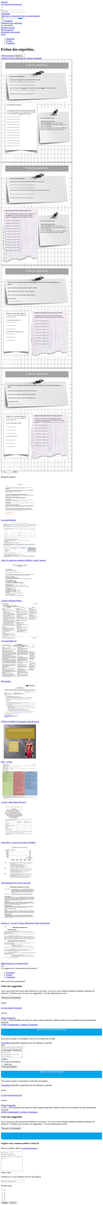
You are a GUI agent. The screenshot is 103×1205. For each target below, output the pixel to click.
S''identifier (5, 14)
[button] (6, 472)
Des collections (16, 23)
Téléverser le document (10, 16)
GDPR (4, 1025)
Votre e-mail (6, 1172)
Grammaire (10, 43)
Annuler (5, 1203)
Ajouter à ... (19, 56)
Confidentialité (13, 1025)
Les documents (7, 4)
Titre (3, 1045)
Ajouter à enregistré (34, 58)
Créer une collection (9, 1067)
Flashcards (17, 4)
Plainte (3, 1018)
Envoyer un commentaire (11, 998)
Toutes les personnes (12, 1062)
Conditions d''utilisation (28, 1025)
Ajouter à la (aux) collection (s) (13, 58)
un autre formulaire (29, 1148)
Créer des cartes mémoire (30, 16)
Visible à (4, 1059)
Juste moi (8, 1064)
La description (11, 1050)
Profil (3, 34)
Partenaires (11, 1018)
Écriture (9, 41)
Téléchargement (7, 56)
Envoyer (13, 1203)
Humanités (10, 39)
